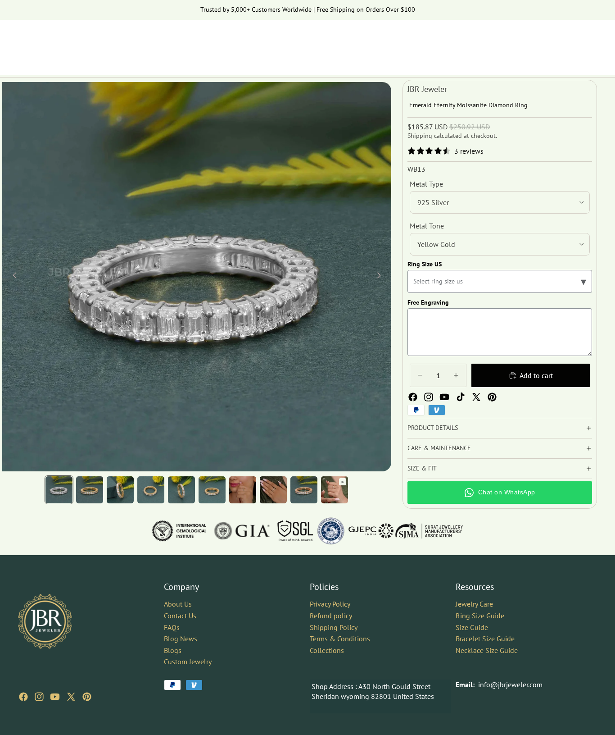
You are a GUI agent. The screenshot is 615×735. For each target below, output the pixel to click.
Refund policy (331, 615)
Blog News (180, 638)
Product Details (432, 428)
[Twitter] (476, 397)
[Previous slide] (12, 277)
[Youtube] (444, 397)
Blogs (172, 650)
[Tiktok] (460, 397)
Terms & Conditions (340, 638)
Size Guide (472, 626)
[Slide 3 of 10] (120, 489)
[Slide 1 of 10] (58, 489)
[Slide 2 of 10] (89, 489)
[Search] (548, 43)
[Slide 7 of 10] (242, 489)
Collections (327, 650)
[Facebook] (412, 397)
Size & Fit (422, 468)
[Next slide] (381, 277)
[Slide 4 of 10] (150, 489)
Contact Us (180, 615)
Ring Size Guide (480, 615)
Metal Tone (427, 225)
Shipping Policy (333, 626)
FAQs (172, 626)
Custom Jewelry (188, 661)
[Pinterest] (492, 397)
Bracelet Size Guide (485, 638)
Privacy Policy (330, 603)
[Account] (567, 43)
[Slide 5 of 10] (181, 489)
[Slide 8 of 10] (273, 489)
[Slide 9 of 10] (303, 489)
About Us (178, 603)
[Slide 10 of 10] (334, 489)
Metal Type (426, 183)
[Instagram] (428, 397)
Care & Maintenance (439, 448)
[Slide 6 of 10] (212, 489)
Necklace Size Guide (487, 650)
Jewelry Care (474, 603)
